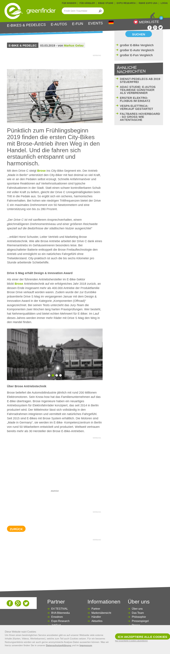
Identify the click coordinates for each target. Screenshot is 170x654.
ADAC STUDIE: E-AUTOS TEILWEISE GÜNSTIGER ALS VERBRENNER (138, 90)
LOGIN (164, 3)
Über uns (137, 608)
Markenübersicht (101, 612)
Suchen (138, 34)
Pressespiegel (140, 621)
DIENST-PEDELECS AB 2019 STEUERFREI (140, 80)
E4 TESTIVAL (59, 608)
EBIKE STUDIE (105, 3)
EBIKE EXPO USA (148, 3)
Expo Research (60, 621)
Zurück (16, 529)
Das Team (138, 612)
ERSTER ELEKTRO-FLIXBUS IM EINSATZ (135, 99)
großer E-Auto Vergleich (137, 50)
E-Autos (59, 24)
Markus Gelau (74, 45)
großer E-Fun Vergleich (136, 55)
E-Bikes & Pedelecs (26, 25)
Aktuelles (96, 621)
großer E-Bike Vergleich (137, 45)
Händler (96, 616)
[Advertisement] (55, 463)
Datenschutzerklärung (59, 645)
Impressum (86, 645)
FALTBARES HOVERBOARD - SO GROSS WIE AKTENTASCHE (140, 116)
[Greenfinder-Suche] (100, 10)
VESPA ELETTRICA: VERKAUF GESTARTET (136, 107)
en (111, 22)
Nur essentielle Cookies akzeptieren (131, 641)
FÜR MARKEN (69, 3)
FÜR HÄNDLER (87, 3)
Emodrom (57, 616)
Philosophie (139, 616)
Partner (95, 608)
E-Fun (77, 24)
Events (95, 23)
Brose (41, 170)
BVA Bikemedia (60, 612)
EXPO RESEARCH (126, 3)
